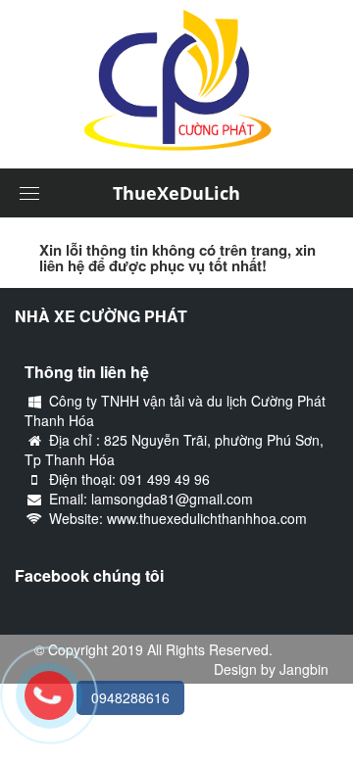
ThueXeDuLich (176, 193)
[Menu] (29, 193)
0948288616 (130, 697)
